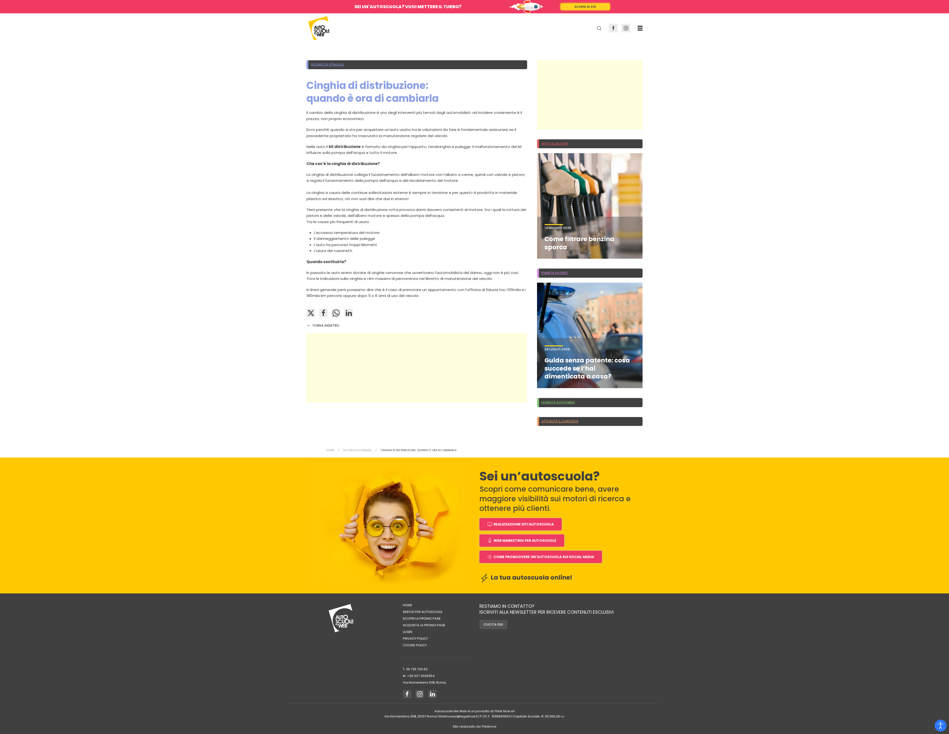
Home (407, 605)
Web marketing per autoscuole (525, 540)
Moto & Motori (554, 143)
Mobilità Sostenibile (558, 402)
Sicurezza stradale (327, 64)
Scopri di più (585, 7)
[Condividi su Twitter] (310, 313)
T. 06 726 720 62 (415, 669)
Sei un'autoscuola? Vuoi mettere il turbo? (407, 6)
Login (407, 631)
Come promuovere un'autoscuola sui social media (544, 556)
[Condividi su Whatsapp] (336, 313)
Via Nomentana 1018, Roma (424, 682)
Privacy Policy (415, 638)
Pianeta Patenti (554, 273)
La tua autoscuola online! (530, 577)
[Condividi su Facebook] (323, 313)
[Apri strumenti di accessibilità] (941, 726)
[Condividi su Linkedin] (348, 313)
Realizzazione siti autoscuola (524, 524)
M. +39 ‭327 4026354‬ (419, 675)
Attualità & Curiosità (559, 421)
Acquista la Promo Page (424, 625)
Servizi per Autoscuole (423, 611)
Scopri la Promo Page (422, 618)
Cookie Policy (415, 645)
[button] (640, 28)
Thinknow (488, 726)
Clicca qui (493, 624)
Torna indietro (325, 325)
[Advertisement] (416, 367)
